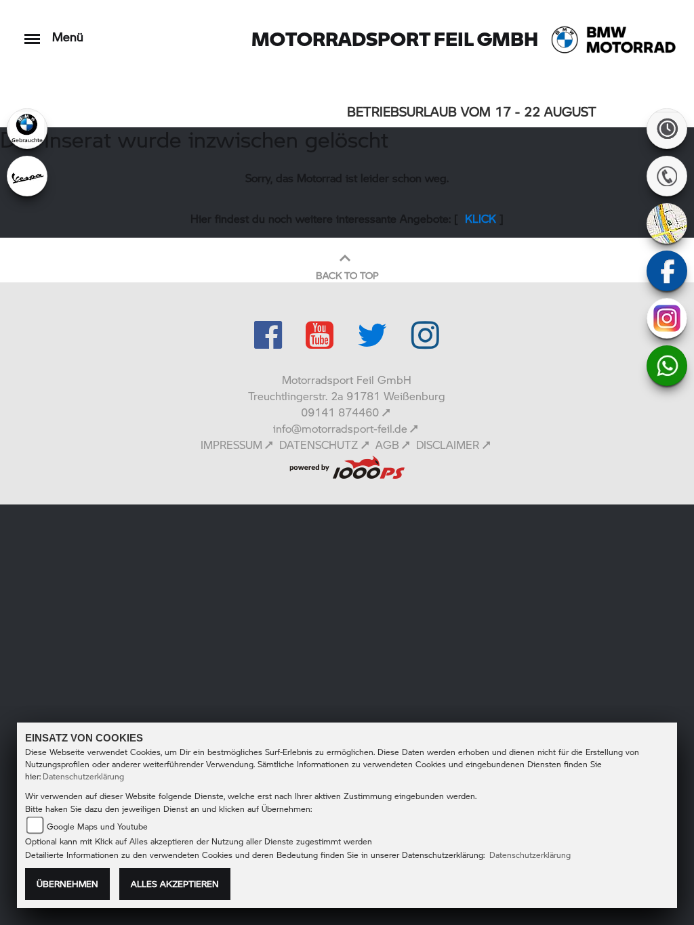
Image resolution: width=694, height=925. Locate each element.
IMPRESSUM (231, 444)
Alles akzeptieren (175, 883)
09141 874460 (340, 412)
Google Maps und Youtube (97, 826)
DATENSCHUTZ (318, 444)
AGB (387, 444)
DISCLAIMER (447, 444)
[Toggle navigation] (32, 32)
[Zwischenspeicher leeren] (346, 465)
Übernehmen (67, 883)
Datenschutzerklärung (83, 776)
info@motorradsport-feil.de (340, 428)
